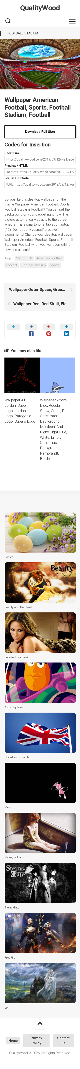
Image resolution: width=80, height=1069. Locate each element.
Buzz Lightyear (14, 707)
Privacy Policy (36, 1040)
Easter (9, 557)
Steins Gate (12, 907)
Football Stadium (23, 33)
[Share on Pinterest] (49, 329)
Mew (8, 807)
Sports (55, 265)
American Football (49, 258)
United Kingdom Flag (18, 757)
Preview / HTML (16, 165)
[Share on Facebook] (31, 329)
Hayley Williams (15, 857)
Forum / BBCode (16, 178)
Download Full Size (40, 132)
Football (12, 265)
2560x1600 (24, 258)
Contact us (63, 1040)
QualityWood (40, 8)
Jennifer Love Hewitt (17, 657)
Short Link (12, 153)
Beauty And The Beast (18, 607)
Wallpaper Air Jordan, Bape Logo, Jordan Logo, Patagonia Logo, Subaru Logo (19, 410)
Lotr (7, 1007)
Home (13, 1041)
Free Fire (10, 957)
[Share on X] (13, 329)
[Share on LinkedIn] (67, 329)
